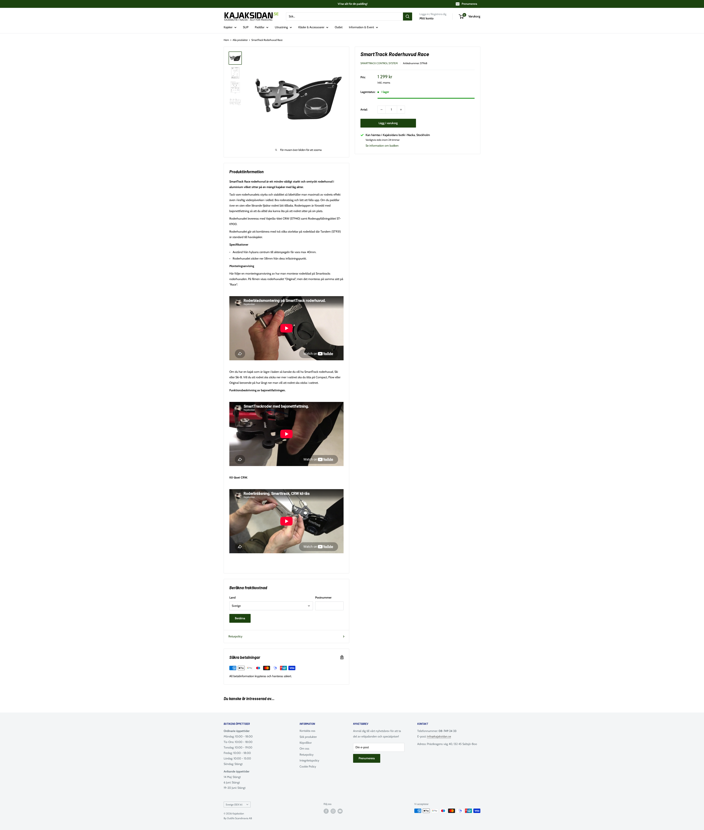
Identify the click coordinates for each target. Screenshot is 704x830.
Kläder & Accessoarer (311, 27)
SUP (245, 27)
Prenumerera (469, 3)
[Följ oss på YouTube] (340, 811)
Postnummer (323, 597)
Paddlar (259, 27)
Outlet (338, 27)
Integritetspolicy (309, 760)
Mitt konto (426, 18)
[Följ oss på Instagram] (333, 811)
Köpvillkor (306, 742)
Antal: (364, 109)
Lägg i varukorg (388, 123)
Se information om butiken (382, 145)
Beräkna (240, 618)
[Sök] (407, 16)
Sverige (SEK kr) (234, 804)
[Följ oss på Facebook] (326, 811)
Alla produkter (240, 40)
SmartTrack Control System (379, 63)
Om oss (304, 748)
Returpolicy (235, 636)
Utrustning (281, 27)
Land (232, 597)
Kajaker (228, 27)
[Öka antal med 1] (401, 109)
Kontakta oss (307, 731)
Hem (226, 40)
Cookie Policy (308, 766)
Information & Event (361, 27)
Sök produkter (308, 737)
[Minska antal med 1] (381, 109)
